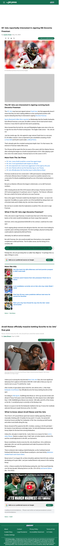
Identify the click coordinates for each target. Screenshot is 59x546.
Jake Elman (7, 336)
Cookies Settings (9, 535)
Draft (11, 516)
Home (6, 313)
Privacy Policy (34, 529)
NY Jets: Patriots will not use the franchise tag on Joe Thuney (25, 168)
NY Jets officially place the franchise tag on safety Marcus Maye (25, 170)
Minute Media (11, 539)
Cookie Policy (8, 532)
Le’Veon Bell (8, 140)
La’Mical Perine (31, 140)
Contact (19, 529)
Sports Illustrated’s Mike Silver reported (17, 119)
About (6, 529)
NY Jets (9, 111)
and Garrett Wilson (46, 468)
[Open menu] (4, 2)
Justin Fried (7, 34)
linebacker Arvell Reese (12, 390)
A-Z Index (49, 532)
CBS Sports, (16, 395)
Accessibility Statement (37, 532)
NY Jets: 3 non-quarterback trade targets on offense (22, 163)
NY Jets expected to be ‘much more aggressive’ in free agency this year (28, 166)
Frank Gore (34, 111)
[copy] (14, 38)
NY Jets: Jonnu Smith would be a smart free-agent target (23, 161)
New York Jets (32, 379)
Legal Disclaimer (22, 532)
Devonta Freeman (40, 115)
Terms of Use (51, 529)
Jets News (12, 313)
